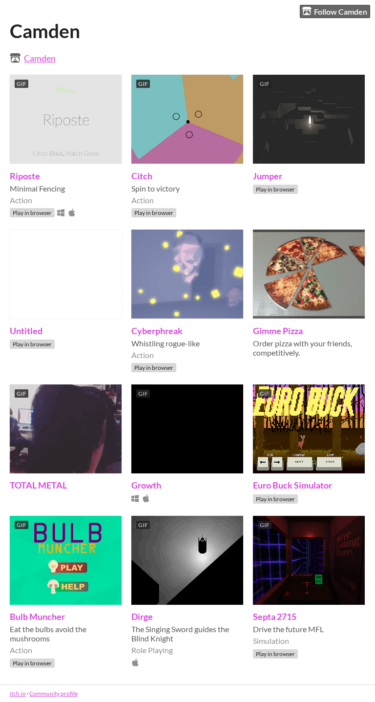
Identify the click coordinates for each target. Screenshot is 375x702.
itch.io (18, 693)
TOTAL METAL (38, 485)
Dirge (142, 616)
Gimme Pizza (278, 330)
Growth (146, 485)
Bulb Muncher (37, 616)
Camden (40, 58)
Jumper (267, 175)
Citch (141, 175)
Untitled (26, 330)
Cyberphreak (157, 330)
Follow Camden (340, 11)
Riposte (25, 175)
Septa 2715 (274, 616)
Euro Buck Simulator (292, 485)
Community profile (53, 693)
